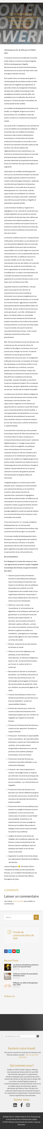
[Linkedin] (15, 1105)
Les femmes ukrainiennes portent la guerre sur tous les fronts (25, 966)
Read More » (16, 969)
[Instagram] (28, 1105)
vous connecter (18, 901)
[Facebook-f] (21, 1105)
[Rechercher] (36, 917)
